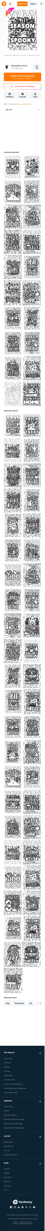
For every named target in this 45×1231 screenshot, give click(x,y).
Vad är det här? (26, 104)
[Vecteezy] (3, 3)
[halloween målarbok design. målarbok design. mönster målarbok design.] (13, 167)
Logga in (33, 4)
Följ (37, 68)
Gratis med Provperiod (22, 76)
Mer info (9, 110)
